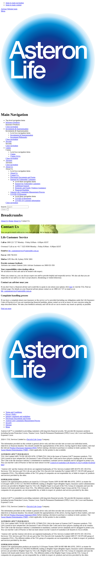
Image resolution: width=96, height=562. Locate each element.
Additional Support (22, 186)
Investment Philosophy (18, 137)
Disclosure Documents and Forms (22, 177)
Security (9, 141)
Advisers (9, 160)
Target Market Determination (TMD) (14, 450)
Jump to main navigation (15, 3)
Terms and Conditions (14, 412)
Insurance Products (13, 122)
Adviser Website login (9, 9)
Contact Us (14, 175)
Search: (3, 207)
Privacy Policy (11, 414)
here (70, 287)
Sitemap (9, 425)
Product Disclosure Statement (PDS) (23, 448)
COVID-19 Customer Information (27, 201)
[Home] (48, 109)
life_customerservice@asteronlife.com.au (23, 251)
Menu (3, 11)
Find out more (6, 309)
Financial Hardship (22, 190)
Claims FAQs (15, 156)
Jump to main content (13, 5)
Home (11, 221)
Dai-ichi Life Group (34, 439)
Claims (8, 148)
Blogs (8, 427)
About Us (9, 167)
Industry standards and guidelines (18, 416)
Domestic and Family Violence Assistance (30, 188)
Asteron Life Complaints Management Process (27, 192)
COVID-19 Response (18, 194)
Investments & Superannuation (17, 129)
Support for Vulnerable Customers (23, 179)
